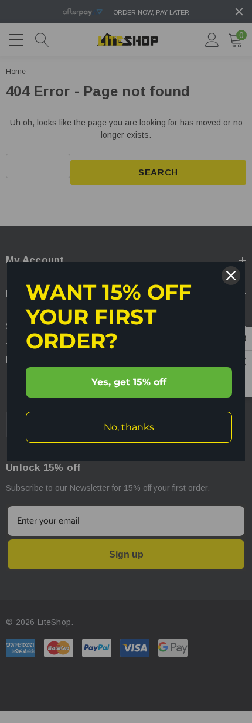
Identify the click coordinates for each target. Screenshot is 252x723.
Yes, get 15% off (128, 382)
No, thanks (129, 427)
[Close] (231, 276)
